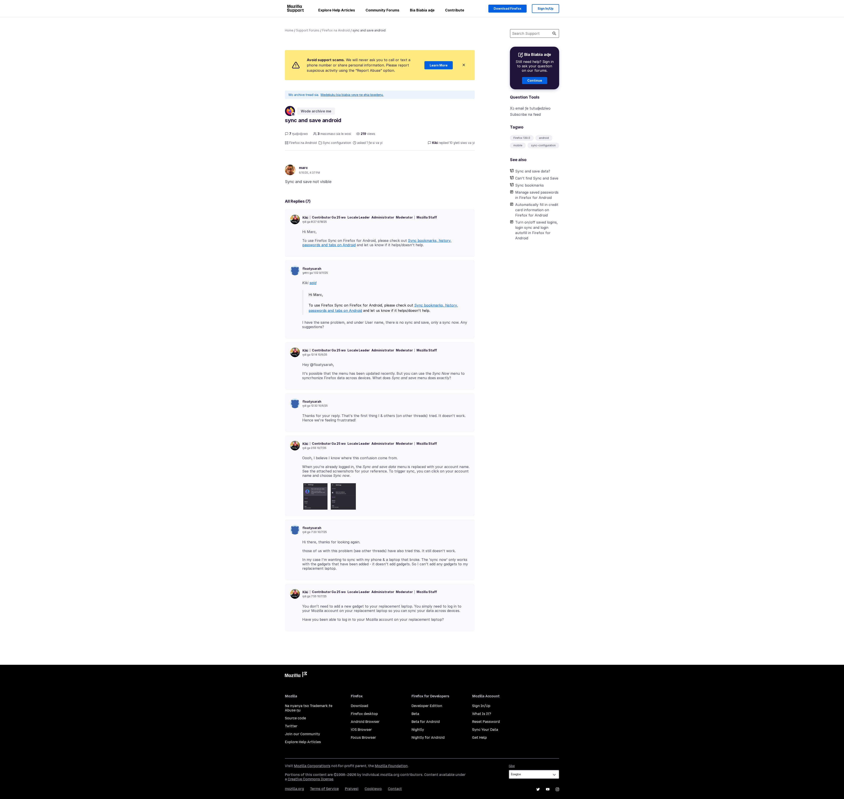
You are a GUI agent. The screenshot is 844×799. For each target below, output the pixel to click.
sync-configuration (543, 145)
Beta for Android (425, 722)
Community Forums (382, 10)
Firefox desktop (364, 714)
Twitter (291, 726)
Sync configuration (337, 143)
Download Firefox (507, 8)
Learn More (438, 65)
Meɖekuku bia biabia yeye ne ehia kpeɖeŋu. (352, 95)
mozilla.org (294, 789)
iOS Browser (361, 729)
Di (554, 33)
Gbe (512, 766)
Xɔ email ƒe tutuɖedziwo (530, 108)
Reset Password (486, 722)
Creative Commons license (310, 779)
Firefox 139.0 (521, 138)
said (312, 283)
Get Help (479, 737)
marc (303, 167)
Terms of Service (324, 789)
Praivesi (351, 789)
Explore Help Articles (336, 10)
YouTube (547, 789)
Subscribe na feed (525, 114)
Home (289, 30)
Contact (395, 789)
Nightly (417, 729)
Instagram (557, 789)
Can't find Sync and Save (536, 178)
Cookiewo (373, 789)
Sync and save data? (532, 171)
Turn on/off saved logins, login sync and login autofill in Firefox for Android (536, 230)
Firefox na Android (336, 30)
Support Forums (307, 30)
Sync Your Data (485, 729)
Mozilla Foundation (391, 766)
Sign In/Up (545, 8)
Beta (415, 714)
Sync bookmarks (529, 185)
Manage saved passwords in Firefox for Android (536, 195)
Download (359, 706)
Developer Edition (426, 706)
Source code (295, 718)
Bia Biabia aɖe (422, 10)
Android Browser (365, 722)
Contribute (454, 10)
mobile (517, 145)
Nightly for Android (428, 737)
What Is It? (481, 714)
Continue (534, 80)
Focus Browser (363, 737)
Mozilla (296, 675)
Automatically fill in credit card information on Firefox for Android (536, 209)
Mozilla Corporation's (312, 766)
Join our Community (302, 734)
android (544, 138)
